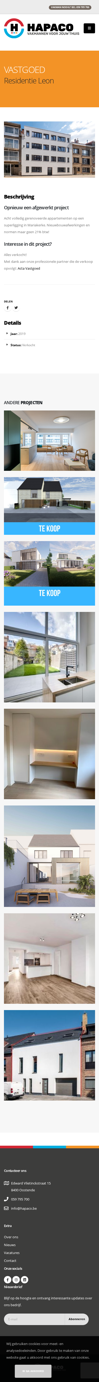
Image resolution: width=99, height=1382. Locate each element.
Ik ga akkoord (33, 1371)
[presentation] (8, 150)
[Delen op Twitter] (16, 307)
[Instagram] (16, 1279)
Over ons (11, 1237)
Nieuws (10, 1244)
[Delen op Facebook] (7, 307)
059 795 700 (20, 1199)
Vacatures (12, 1252)
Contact (10, 1260)
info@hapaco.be (24, 1208)
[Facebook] (7, 1279)
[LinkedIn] (24, 1279)
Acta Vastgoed (29, 268)
